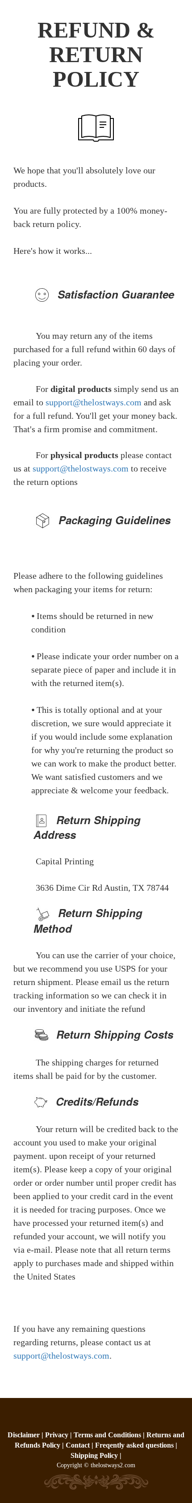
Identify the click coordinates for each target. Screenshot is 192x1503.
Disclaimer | (26, 1435)
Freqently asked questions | (136, 1445)
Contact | (79, 1445)
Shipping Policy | (96, 1455)
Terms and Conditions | (110, 1435)
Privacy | (59, 1435)
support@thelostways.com (94, 402)
